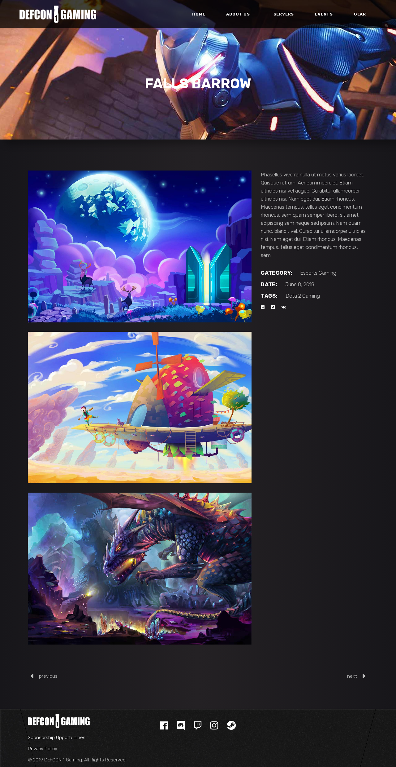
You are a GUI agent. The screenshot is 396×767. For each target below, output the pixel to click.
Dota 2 (293, 296)
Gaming (327, 273)
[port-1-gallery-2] (140, 408)
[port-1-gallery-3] (140, 569)
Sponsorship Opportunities (56, 737)
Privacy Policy (42, 748)
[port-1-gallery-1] (140, 246)
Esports (308, 273)
